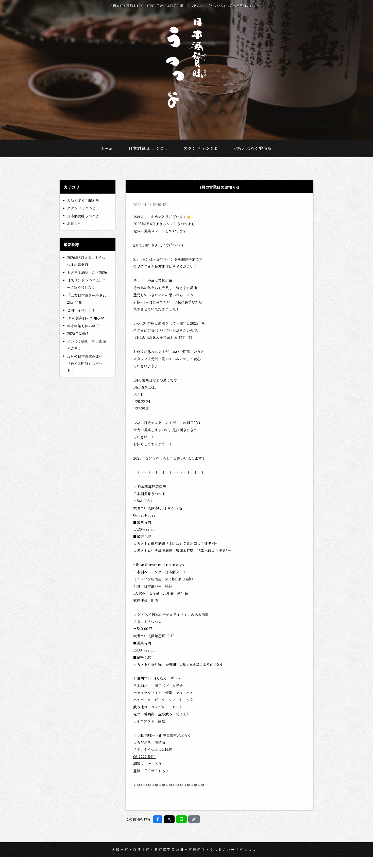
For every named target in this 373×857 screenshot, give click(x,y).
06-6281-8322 (144, 515)
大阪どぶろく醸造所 (83, 200)
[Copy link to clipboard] (194, 819)
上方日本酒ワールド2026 (87, 272)
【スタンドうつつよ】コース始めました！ (86, 284)
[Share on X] (169, 819)
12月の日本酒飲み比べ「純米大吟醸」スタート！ (85, 363)
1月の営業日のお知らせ (85, 317)
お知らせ (74, 223)
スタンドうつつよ (81, 208)
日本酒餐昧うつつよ (83, 215)
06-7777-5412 (144, 756)
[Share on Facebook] (157, 819)
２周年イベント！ (81, 310)
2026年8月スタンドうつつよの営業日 (86, 261)
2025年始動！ (78, 333)
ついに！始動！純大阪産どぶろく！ (86, 345)
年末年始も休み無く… (85, 325)
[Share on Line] (181, 819)
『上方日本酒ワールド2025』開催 (87, 299)
